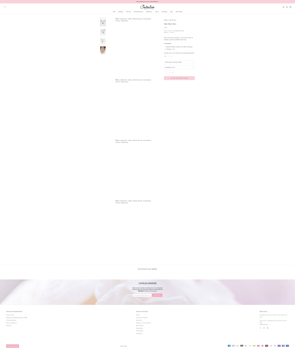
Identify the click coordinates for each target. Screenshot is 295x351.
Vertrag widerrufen (12, 346)
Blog (171, 12)
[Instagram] (264, 328)
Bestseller (120, 12)
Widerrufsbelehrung (11, 320)
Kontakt (138, 315)
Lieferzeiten (139, 320)
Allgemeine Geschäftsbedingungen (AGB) (16, 317)
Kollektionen (149, 12)
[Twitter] (169, 56)
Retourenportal (139, 325)
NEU (114, 12)
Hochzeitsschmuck (138, 12)
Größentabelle (139, 331)
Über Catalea (179, 12)
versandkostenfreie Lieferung (178, 30)
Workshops (164, 12)
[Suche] (287, 7)
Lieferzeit (165, 32)
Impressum (9, 325)
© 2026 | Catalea (123, 346)
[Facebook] (167, 56)
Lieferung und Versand (141, 317)
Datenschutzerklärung (11, 323)
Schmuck (128, 12)
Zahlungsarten (139, 328)
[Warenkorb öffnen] (290, 7)
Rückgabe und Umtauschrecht (143, 323)
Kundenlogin (139, 333)
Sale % (156, 12)
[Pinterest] (171, 56)
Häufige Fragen (10, 315)
